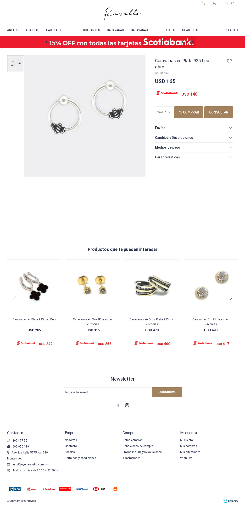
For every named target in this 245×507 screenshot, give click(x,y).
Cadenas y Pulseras (53, 32)
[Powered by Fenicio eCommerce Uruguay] (230, 501)
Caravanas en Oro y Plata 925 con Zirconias (152, 322)
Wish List (186, 458)
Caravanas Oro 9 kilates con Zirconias (210, 322)
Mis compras (188, 446)
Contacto (230, 30)
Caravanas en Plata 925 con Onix (34, 319)
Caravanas (115, 30)
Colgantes (91, 30)
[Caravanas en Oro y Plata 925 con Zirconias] (152, 286)
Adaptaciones (131, 458)
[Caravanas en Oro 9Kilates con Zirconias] (93, 286)
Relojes (169, 30)
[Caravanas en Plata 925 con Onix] (34, 286)
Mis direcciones (190, 452)
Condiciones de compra (137, 446)
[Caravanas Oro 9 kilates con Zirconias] (211, 286)
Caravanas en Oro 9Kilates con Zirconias (93, 322)
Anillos (12, 30)
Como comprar (132, 440)
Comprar (191, 112)
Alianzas (32, 30)
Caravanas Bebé (139, 32)
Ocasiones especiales (190, 32)
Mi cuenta (186, 440)
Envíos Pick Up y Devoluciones (142, 452)
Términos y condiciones (80, 458)
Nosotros (71, 440)
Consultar (218, 112)
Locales (70, 452)
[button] (203, 3)
